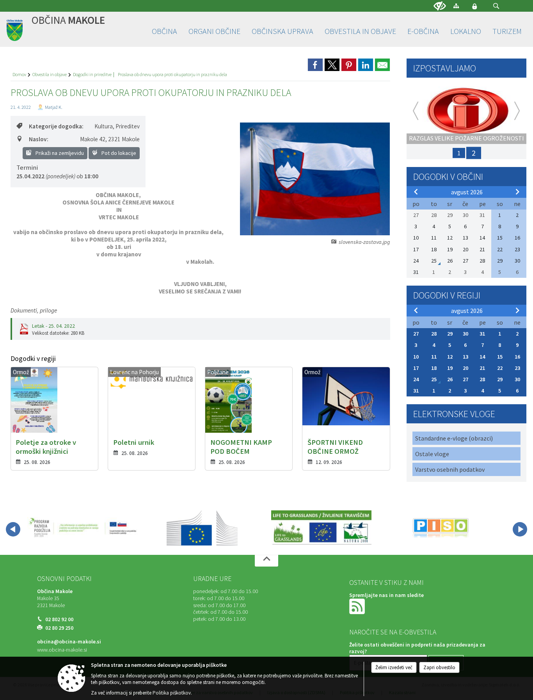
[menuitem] (164, 31)
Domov (19, 74)
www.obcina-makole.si (62, 650)
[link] (315, 65)
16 (517, 356)
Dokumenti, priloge (34, 310)
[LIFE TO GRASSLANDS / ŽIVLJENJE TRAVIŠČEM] (321, 527)
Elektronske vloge (454, 414)
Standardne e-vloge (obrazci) (454, 438)
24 (416, 379)
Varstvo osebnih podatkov (450, 469)
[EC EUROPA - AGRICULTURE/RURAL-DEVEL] (202, 527)
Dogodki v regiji (446, 295)
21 (482, 367)
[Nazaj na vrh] (266, 561)
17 (416, 367)
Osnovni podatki (64, 578)
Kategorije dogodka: (56, 126)
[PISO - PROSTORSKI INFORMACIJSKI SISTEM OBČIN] (441, 527)
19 (450, 367)
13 (465, 356)
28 (434, 333)
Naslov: (38, 139)
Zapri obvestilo (439, 667)
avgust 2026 (467, 192)
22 (500, 367)
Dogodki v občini (448, 177)
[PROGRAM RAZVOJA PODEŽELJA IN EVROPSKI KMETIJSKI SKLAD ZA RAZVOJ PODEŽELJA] (83, 527)
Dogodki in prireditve (92, 74)
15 (500, 356)
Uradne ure (212, 578)
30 (465, 333)
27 (416, 333)
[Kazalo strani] (456, 6)
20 (465, 367)
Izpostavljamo (444, 68)
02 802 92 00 (59, 619)
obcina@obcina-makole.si (69, 641)
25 (434, 379)
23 (517, 367)
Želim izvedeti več (393, 667)
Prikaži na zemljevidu (59, 152)
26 (450, 379)
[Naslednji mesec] (517, 191)
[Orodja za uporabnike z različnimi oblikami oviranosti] (440, 6)
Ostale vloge (432, 454)
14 (482, 356)
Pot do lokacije (118, 152)
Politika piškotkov (172, 692)
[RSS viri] (357, 606)
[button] (496, 6)
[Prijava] (474, 6)
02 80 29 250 (59, 628)
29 (450, 333)
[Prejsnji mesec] (416, 191)
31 (482, 333)
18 (434, 367)
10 (416, 356)
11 (434, 356)
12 (450, 356)
